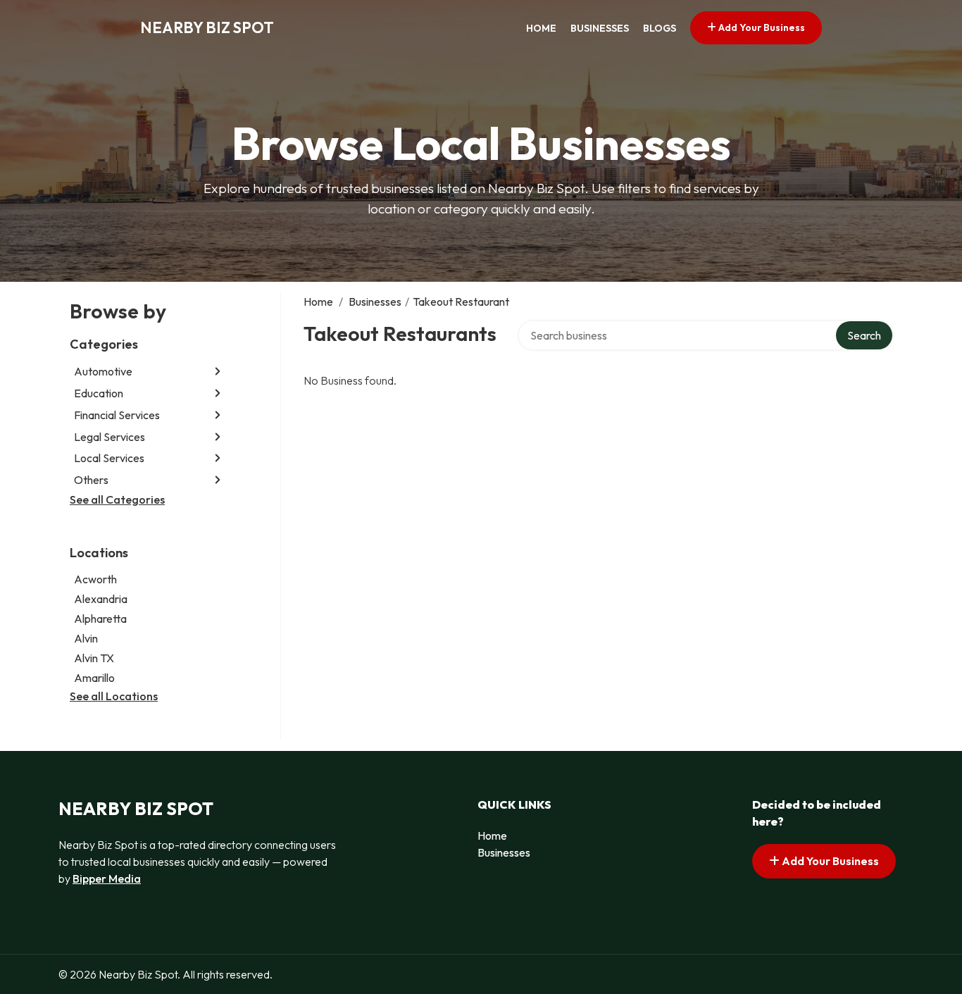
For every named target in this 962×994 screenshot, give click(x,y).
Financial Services (117, 415)
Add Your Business (760, 27)
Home (541, 28)
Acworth (95, 579)
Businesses (599, 28)
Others (91, 480)
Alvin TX (94, 658)
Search (864, 335)
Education (98, 393)
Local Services (109, 458)
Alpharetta (100, 618)
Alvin (86, 638)
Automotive (103, 371)
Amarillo (94, 678)
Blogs (659, 28)
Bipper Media (107, 878)
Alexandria (100, 599)
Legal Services (109, 437)
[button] (218, 372)
